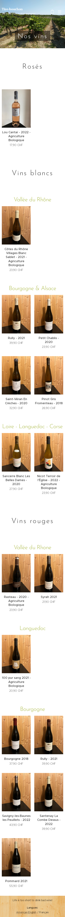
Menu (59, 11)
